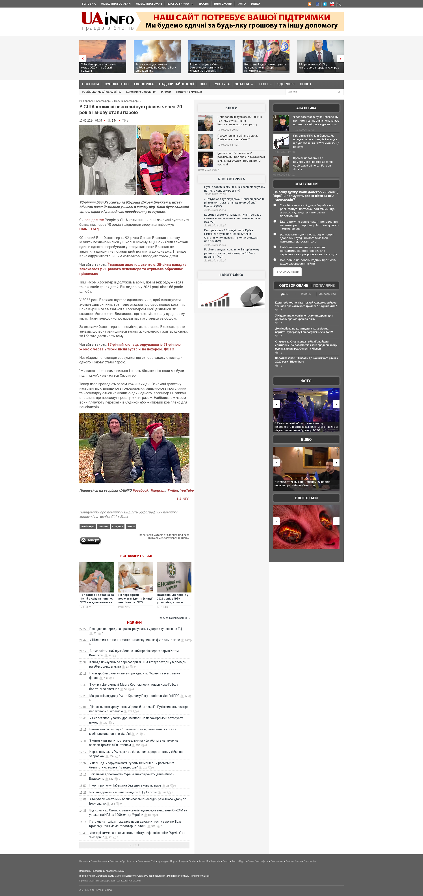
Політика (90, 84)
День (284, 294)
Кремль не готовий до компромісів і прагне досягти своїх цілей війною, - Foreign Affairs (313, 163)
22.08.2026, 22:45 (215, 209)
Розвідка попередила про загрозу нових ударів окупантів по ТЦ (135, 629)
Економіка (144, 84)
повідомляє (94, 220)
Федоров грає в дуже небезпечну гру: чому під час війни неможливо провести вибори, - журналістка (316, 120)
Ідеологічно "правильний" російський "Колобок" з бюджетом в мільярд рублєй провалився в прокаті (241, 159)
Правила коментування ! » (174, 618)
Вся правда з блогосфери (95, 101)
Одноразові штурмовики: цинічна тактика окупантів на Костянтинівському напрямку (240, 120)
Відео (255, 3)
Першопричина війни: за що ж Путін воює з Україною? (237, 137)
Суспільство (117, 84)
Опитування (306, 184)
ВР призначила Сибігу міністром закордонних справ (319, 66)
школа (131, 526)
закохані (103, 526)
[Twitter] (324, 4)
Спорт (306, 84)
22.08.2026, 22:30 (215, 225)
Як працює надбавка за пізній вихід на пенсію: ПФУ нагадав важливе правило (97, 600)
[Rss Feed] (309, 4)
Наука (173, 861)
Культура (221, 84)
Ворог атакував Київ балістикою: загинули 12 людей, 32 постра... (206, 67)
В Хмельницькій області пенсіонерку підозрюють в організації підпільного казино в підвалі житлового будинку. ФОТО (306, 427)
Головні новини (99, 861)
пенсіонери (88, 526)
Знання (240, 85)
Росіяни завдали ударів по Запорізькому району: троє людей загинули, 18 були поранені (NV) (231, 253)
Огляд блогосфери (116, 3)
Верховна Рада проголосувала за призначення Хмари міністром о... (265, 67)
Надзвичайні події (176, 84)
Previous (81, 58)
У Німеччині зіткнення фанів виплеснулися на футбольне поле (134, 640)
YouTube (187, 490)
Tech (262, 85)
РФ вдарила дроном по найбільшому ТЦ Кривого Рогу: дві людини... (155, 67)
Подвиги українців (189, 92)
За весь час (327, 294)
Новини (134, 623)
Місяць (306, 294)
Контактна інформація (102, 880)
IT (207, 861)
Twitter (172, 490)
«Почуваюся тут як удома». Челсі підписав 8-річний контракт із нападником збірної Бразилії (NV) (234, 202)
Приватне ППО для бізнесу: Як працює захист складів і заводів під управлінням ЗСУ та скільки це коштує (316, 141)
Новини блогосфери (126, 101)
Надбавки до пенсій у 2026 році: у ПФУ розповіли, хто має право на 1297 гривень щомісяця (173, 602)
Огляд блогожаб (149, 3)
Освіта (192, 861)
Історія (183, 861)
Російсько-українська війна (101, 92)
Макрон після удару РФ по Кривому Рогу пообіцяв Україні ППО (134, 696)
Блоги (231, 108)
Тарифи (166, 92)
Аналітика (306, 108)
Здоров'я (286, 84)
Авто (201, 861)
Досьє (204, 3)
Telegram (157, 490)
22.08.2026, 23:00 (215, 194)
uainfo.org (120, 875)
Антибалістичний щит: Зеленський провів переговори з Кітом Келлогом (302, 483)
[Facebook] (316, 4)
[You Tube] (331, 4)
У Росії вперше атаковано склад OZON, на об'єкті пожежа (98, 67)
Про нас (83, 880)
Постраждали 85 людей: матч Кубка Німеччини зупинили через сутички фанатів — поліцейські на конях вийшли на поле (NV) (231, 236)
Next (341, 58)
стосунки (117, 526)
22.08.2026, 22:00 (215, 260)
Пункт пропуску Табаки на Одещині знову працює (125, 785)
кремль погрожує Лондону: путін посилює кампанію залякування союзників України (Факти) (232, 218)
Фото (241, 3)
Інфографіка (231, 275)
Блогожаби (223, 3)
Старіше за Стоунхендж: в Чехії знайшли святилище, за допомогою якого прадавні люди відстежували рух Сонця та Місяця (306, 345)
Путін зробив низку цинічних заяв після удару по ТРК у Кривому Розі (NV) (234, 188)
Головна (89, 3)
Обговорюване (293, 285)
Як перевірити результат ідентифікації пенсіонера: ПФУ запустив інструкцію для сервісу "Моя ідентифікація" (135, 604)
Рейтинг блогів (294, 861)
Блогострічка (177, 4)
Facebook (140, 490)
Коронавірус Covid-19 (140, 92)
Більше (134, 845)
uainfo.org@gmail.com (129, 880)
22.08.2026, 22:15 (215, 244)
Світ (203, 84)
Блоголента (277, 861)
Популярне (324, 285)
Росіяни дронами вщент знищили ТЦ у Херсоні (123, 792)
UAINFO (183, 499)
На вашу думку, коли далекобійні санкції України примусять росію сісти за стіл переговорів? (306, 195)
